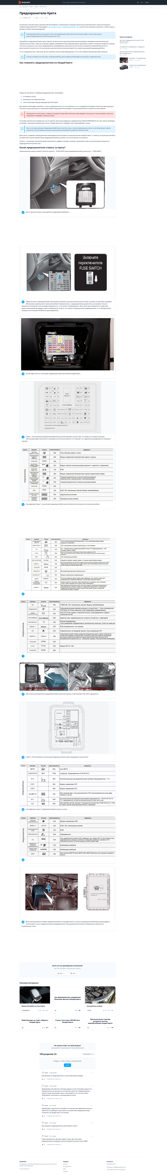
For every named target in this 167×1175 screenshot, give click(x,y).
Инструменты (67, 1166)
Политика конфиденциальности (116, 1167)
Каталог (65, 1164)
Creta (31, 6)
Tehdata (65, 1171)
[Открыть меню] (138, 2)
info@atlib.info (111, 1164)
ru (141, 2)
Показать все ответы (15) (54, 1098)
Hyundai (25, 6)
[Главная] (20, 6)
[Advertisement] (67, 77)
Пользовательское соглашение (116, 1169)
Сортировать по (87, 1054)
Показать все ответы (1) (54, 1079)
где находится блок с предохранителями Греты (64, 27)
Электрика (43, 6)
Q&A (64, 1169)
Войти (147, 2)
